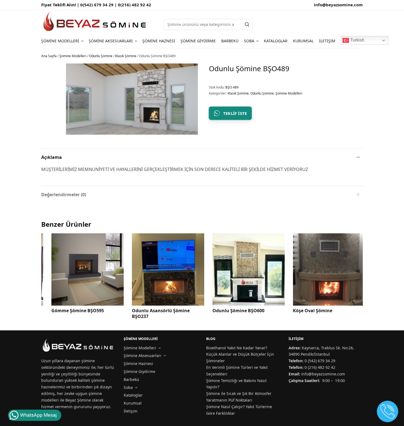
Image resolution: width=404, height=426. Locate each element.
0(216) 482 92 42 (134, 4)
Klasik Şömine (125, 56)
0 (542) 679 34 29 (320, 360)
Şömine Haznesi (158, 40)
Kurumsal (303, 40)
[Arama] (247, 24)
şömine (88, 360)
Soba (249, 40)
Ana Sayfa (49, 56)
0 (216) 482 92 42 (320, 367)
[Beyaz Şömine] (95, 21)
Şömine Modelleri (60, 40)
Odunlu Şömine (100, 56)
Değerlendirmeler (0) (63, 195)
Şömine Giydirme (198, 40)
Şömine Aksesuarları (111, 40)
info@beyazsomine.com (338, 4)
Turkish (356, 40)
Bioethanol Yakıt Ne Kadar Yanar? (236, 347)
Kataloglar (275, 40)
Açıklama (51, 157)
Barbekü (230, 40)
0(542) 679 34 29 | (99, 4)
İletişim (327, 40)
